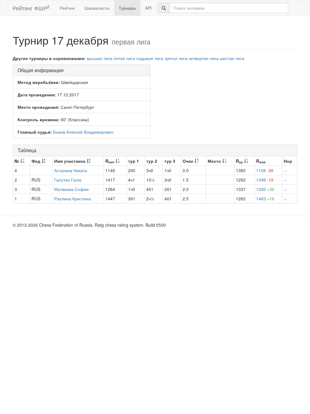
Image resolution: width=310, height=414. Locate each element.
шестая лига (232, 58)
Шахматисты (97, 8)
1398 (264, 180)
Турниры (127, 8)
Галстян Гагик (67, 180)
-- (285, 170)
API (148, 8)
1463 (265, 198)
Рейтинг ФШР (31, 8)
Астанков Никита (70, 170)
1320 (265, 189)
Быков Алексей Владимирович (83, 132)
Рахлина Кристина (72, 198)
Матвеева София (71, 189)
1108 (264, 170)
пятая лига (124, 58)
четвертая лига (204, 58)
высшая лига (99, 58)
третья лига (175, 58)
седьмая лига (149, 58)
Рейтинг (67, 8)
